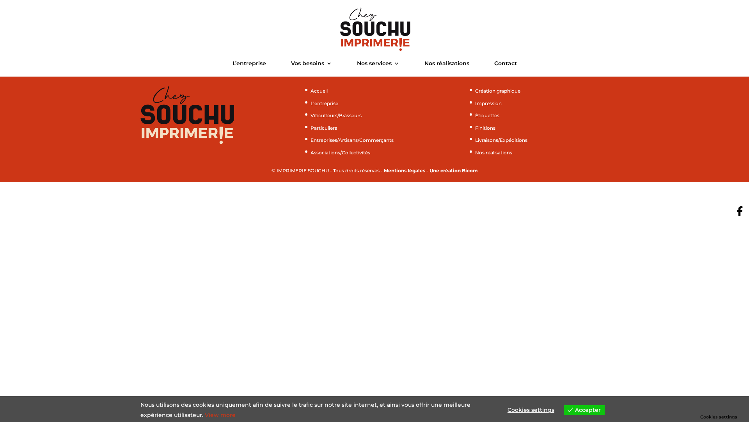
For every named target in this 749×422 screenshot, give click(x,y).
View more (220, 414)
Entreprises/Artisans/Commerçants (352, 140)
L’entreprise (249, 64)
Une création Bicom (454, 170)
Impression (488, 103)
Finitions (485, 128)
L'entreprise (324, 103)
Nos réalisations (446, 64)
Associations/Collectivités (340, 153)
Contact (505, 64)
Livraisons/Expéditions (501, 140)
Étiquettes (487, 115)
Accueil (319, 91)
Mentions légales (404, 170)
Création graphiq (495, 91)
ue (517, 91)
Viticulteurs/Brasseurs (336, 115)
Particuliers (324, 128)
